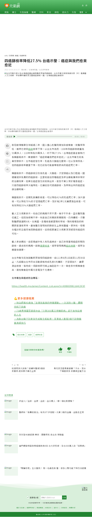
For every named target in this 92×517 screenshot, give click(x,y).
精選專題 (40, 508)
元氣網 (11, 55)
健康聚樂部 (30, 508)
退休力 (65, 12)
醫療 (34, 12)
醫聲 (82, 12)
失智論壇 (24, 12)
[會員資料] (82, 5)
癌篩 (30, 149)
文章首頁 (64, 508)
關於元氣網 (20, 508)
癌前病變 (70, 245)
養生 (14, 12)
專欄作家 (72, 508)
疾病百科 (48, 508)
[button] (86, 12)
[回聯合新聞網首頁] (6, 6)
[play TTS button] (14, 137)
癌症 (16, 55)
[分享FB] (7, 146)
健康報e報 (34, 497)
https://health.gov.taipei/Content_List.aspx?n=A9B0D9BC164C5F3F (48, 286)
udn (6, 55)
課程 (57, 12)
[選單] (86, 5)
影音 (49, 12)
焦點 (6, 12)
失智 (74, 12)
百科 (41, 12)
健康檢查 (44, 245)
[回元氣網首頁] (15, 5)
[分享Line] (7, 153)
